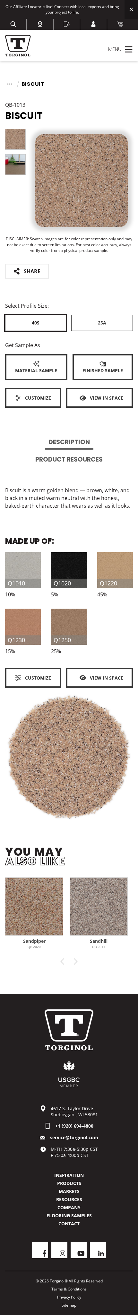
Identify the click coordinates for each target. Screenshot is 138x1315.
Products (69, 1183)
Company (69, 1207)
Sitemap (69, 1305)
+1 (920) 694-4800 (74, 1126)
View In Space (106, 398)
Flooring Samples (69, 1215)
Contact (69, 1223)
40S (35, 323)
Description (69, 442)
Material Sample (36, 370)
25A (102, 323)
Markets (69, 1191)
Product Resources (69, 459)
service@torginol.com (74, 1137)
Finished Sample (102, 370)
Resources (69, 1199)
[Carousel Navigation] (69, 961)
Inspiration (69, 1175)
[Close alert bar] (131, 9)
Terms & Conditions (69, 1289)
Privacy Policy (69, 1297)
